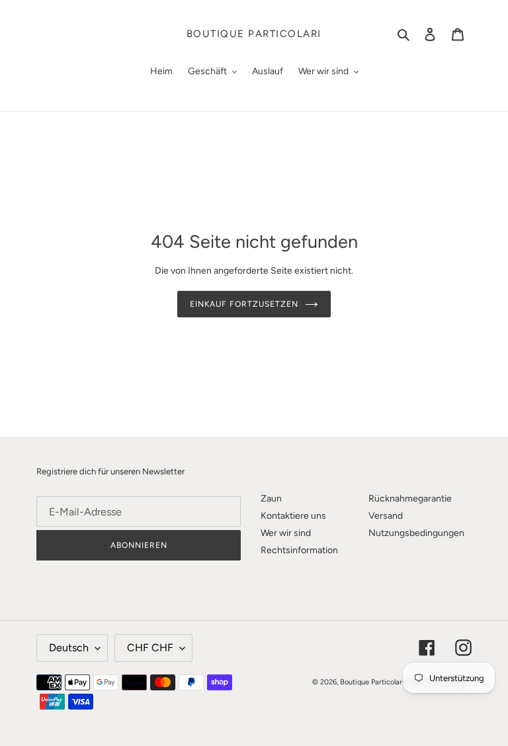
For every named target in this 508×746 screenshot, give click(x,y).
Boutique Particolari (254, 34)
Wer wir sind (286, 533)
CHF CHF (150, 647)
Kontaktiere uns (293, 515)
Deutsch (69, 647)
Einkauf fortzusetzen (244, 304)
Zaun (271, 498)
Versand (385, 515)
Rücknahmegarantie (410, 498)
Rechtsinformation (299, 550)
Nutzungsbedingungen (416, 533)
